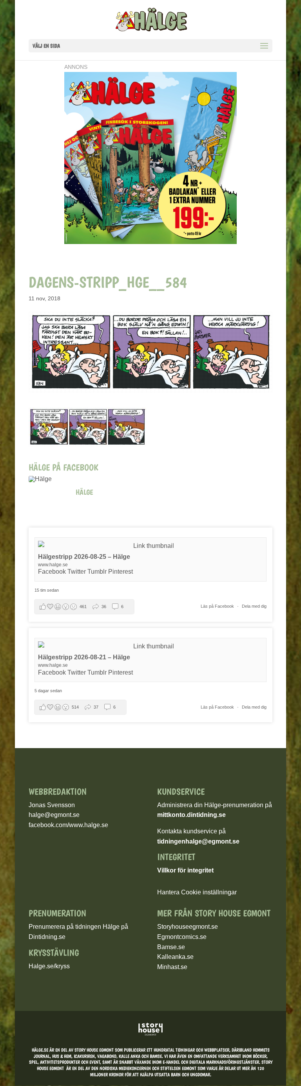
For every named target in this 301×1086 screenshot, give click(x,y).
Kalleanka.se (175, 956)
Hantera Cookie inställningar (197, 892)
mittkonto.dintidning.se (191, 814)
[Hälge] (48, 479)
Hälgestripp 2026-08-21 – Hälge (84, 657)
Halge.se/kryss (49, 966)
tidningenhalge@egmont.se (198, 841)
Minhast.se (172, 967)
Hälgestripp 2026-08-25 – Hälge (84, 556)
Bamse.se (171, 947)
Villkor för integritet (185, 870)
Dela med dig (254, 606)
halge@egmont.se (54, 814)
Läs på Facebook (218, 606)
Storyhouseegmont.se (187, 926)
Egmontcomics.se (182, 936)
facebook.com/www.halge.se (68, 825)
